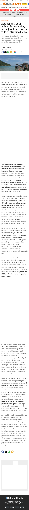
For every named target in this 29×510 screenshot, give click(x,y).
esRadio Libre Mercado (17, 7)
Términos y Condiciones (11, 502)
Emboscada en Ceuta (10, 0)
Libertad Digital (14, 498)
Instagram (11, 507)
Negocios (25, 7)
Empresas (3, 7)
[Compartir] (2, 52)
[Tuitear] (5, 52)
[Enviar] (8, 52)
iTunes (23, 507)
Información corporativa (14, 501)
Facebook (6, 507)
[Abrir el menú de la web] (1, 4)
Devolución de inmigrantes (20, 0)
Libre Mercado (4, 20)
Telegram (21, 507)
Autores (20, 504)
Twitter (8, 507)
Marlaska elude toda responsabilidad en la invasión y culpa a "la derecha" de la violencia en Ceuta (14, 14)
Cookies (21, 502)
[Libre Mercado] (12, 4)
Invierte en (8, 7)
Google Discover (16, 507)
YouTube (13, 507)
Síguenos (19, 52)
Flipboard (18, 507)
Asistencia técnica (12, 504)
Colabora (24, 3)
